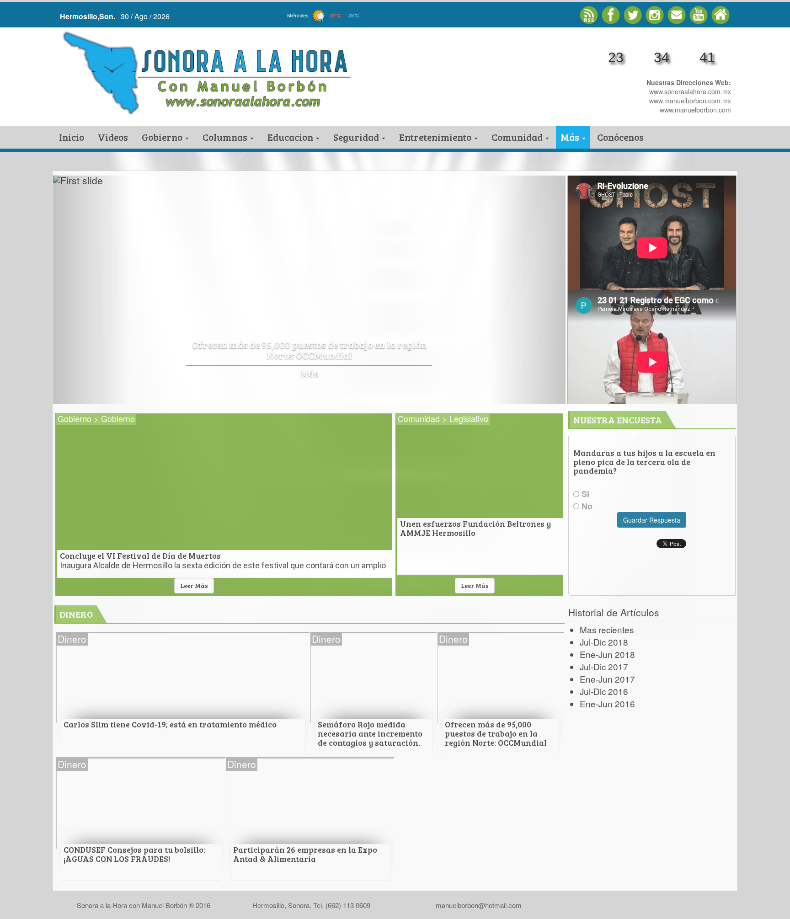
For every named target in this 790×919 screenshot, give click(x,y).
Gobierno (163, 137)
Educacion (291, 137)
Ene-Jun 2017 (607, 679)
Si (584, 494)
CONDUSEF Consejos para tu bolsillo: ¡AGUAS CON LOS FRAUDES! (361, 350)
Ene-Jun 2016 (607, 703)
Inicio (71, 137)
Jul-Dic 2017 (604, 666)
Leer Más (194, 585)
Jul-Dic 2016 (604, 691)
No (585, 506)
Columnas (226, 137)
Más (570, 137)
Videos (113, 137)
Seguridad (357, 137)
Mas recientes (607, 629)
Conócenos (620, 137)
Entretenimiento (436, 137)
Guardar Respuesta (651, 519)
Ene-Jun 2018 (607, 654)
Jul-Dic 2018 (604, 642)
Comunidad (517, 137)
